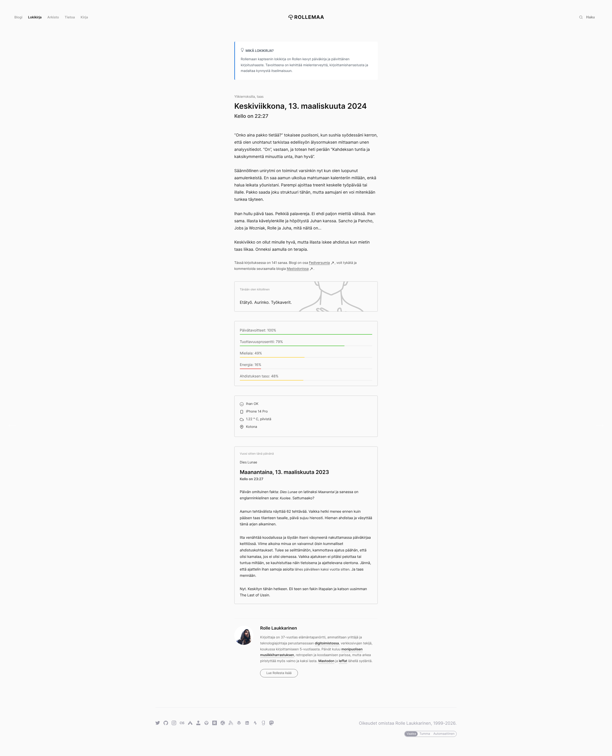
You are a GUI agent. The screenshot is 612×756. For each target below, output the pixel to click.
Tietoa (70, 17)
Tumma (424, 734)
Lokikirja (35, 17)
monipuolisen (352, 649)
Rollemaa (309, 17)
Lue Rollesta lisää (278, 673)
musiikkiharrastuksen (277, 655)
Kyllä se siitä (14, 426)
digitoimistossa (327, 643)
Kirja (84, 17)
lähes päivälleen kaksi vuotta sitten (322, 569)
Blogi (18, 17)
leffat (343, 661)
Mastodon (326, 661)
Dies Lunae (248, 462)
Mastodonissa (298, 269)
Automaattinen (443, 734)
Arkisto (53, 17)
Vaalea (411, 734)
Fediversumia (319, 263)
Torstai (598, 426)
